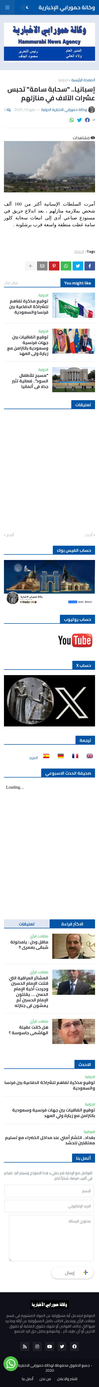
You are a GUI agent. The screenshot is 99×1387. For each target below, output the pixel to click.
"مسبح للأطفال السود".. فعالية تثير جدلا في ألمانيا (30, 381)
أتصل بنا (27, 1379)
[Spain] (44, 757)
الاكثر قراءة (72, 924)
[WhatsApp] (72, 120)
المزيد (33, 757)
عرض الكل (11, 282)
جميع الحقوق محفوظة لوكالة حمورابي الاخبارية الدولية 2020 (48, 1368)
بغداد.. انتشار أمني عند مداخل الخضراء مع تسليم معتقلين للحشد (50, 1140)
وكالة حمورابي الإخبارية (67, 7)
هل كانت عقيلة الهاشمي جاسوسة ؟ (28, 1030)
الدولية (63, 80)
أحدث (88, 535)
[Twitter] (79, 120)
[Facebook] (87, 120)
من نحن (45, 1379)
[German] (59, 757)
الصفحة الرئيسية (83, 80)
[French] (74, 757)
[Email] (42, 265)
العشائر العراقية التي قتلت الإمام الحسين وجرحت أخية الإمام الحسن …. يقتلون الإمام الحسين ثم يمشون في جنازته (28, 991)
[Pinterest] (54, 265)
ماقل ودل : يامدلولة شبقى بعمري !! (29, 944)
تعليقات (27, 924)
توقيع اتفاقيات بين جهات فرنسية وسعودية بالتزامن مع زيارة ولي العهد (27, 345)
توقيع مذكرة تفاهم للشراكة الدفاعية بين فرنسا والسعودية (28, 306)
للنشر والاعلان (67, 1379)
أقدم (10, 535)
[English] (88, 757)
